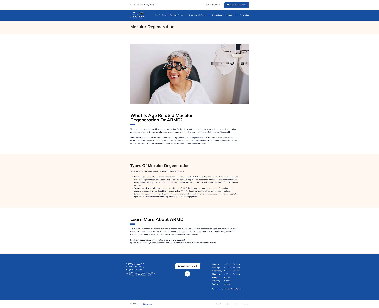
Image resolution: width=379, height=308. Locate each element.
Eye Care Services (177, 15)
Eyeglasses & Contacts (198, 15)
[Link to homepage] (137, 15)
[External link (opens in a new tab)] (187, 274)
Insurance (228, 15)
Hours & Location (242, 15)
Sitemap (229, 304)
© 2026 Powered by (136, 304)
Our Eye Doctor (161, 15)
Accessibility (219, 304)
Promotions (217, 15)
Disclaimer (246, 304)
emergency (205, 188)
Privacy (237, 304)
